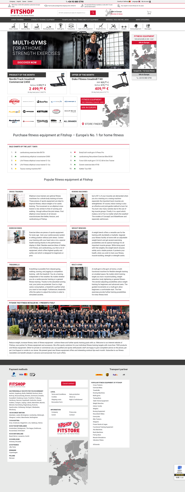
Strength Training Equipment (43, 20)
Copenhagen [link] (13, 452)
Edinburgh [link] (40, 415)
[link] (105, 112)
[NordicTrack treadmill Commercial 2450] (58, 80)
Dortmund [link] (34, 396)
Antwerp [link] (12, 442)
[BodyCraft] (28, 101)
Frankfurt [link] (31, 398)
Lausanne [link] (21, 436)
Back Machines (98, 432)
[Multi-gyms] (79, 274)
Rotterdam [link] (21, 431)
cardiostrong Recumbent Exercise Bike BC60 (96, 157)
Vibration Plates (98, 440)
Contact (30, 1)
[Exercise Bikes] (16, 237)
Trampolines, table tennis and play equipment (80, 20)
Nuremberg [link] (19, 405)
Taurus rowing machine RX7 (30, 169)
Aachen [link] (11, 393)
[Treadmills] (16, 274)
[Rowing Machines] (79, 200)
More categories (142, 20)
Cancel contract (68, 383)
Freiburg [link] (38, 398)
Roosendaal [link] (13, 431)
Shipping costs (56, 399)
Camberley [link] (32, 415)
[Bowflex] (42, 101)
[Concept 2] (70, 101)
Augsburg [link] (18, 393)
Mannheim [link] (35, 403)
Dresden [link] (41, 396)
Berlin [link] (24, 393)
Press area (72, 412)
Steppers (96, 422)
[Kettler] (42, 111)
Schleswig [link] (21, 407)
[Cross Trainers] (16, 200)
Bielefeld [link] (29, 393)
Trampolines (97, 398)
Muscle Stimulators (99, 437)
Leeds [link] (18, 415)
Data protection (74, 394)
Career (24, 1)
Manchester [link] (25, 417)
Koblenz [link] (11, 403)
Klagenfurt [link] (23, 423)
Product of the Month (22, 75)
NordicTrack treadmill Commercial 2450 (22, 80)
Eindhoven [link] (37, 428)
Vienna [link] (40, 423)
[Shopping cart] (149, 13)
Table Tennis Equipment (101, 401)
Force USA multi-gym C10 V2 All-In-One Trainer (96, 161)
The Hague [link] (29, 428)
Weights (95, 409)
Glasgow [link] (12, 417)
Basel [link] (11, 436)
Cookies (54, 397)
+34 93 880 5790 (145, 78)
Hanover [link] (19, 400)
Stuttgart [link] (28, 407)
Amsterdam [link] (13, 428)
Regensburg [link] (27, 405)
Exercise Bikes (15, 228)
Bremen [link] (27, 396)
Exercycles (96, 416)
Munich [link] (42, 403)
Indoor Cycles (97, 406)
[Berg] (14, 101)
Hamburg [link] (12, 400)
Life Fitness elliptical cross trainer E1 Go (35, 161)
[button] (13, 50)
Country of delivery (122, 1)
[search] (93, 12)
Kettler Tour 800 (85, 169)
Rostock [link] (34, 405)
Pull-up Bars (97, 435)
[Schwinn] (28, 121)
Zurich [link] (27, 436)
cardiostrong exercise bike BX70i (32, 152)
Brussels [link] (18, 442)
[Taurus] (42, 121)
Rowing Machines (79, 192)
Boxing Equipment (99, 411)
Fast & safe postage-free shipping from (62, 6)
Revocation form (57, 402)
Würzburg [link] (12, 410)
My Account (145, 1)
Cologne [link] (18, 403)
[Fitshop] (22, 13)
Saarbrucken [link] (13, 407)
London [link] (18, 417)
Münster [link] (12, 405)
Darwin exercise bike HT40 (89, 165)
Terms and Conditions (58, 394)
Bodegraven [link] (22, 428)
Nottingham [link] (34, 417)
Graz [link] (10, 423)
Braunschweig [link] (19, 396)
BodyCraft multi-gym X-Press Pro (91, 152)
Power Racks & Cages (100, 424)
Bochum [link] (35, 393)
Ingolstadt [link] (25, 400)
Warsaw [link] (12, 458)
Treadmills (14, 265)
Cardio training (17, 20)
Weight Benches (79, 228)
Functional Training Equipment (103, 427)
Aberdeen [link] (12, 415)
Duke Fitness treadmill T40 (87, 79)
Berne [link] (15, 436)
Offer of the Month (83, 75)
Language (135, 1)
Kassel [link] (39, 400)
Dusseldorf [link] (12, 398)
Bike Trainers (97, 419)
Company (12, 1)
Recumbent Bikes (98, 414)
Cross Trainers (16, 192)
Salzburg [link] (34, 423)
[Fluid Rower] (14, 111)
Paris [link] (14, 447)
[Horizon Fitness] (28, 111)
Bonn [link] (40, 393)
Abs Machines (97, 430)
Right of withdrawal (75, 399)
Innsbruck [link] (16, 423)
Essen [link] (26, 398)
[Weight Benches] (79, 237)
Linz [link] (29, 423)
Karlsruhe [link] (33, 400)
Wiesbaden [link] (36, 407)
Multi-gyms (77, 265)
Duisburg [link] (20, 398)
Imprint (19, 1)
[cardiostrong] (56, 101)
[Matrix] (70, 111)
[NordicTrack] (14, 121)
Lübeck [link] (29, 403)
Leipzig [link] (23, 403)
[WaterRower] (56, 121)
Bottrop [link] (11, 396)
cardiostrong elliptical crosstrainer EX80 (35, 157)
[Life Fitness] (56, 111)
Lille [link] (10, 447)
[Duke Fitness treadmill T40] (120, 80)
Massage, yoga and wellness (117, 20)
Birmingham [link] (25, 415)
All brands (96, 444)
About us (72, 397)
